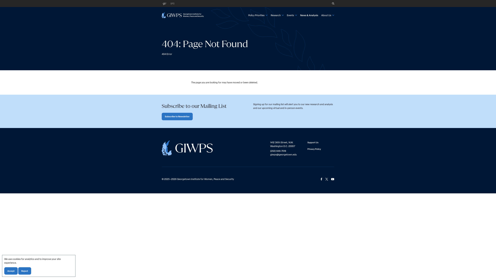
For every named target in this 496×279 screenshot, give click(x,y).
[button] (331, 3)
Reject (24, 270)
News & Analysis (309, 15)
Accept (11, 270)
